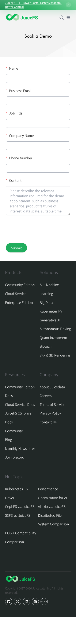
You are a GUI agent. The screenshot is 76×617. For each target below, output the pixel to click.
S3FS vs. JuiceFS (17, 515)
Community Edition (20, 284)
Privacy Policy (50, 413)
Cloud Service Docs (20, 404)
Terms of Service (52, 404)
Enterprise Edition (19, 302)
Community (14, 430)
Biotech (46, 346)
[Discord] (35, 601)
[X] (17, 601)
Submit (16, 247)
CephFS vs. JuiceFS (19, 506)
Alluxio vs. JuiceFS (51, 506)
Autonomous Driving (55, 328)
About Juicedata (52, 386)
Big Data (46, 302)
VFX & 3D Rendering (55, 355)
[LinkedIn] (26, 601)
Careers (46, 395)
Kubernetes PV (51, 311)
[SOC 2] (44, 601)
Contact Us (48, 421)
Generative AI (50, 319)
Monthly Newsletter (20, 448)
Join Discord (14, 457)
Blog (8, 439)
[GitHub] (8, 601)
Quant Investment (53, 337)
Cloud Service (15, 293)
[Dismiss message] (68, 4)
